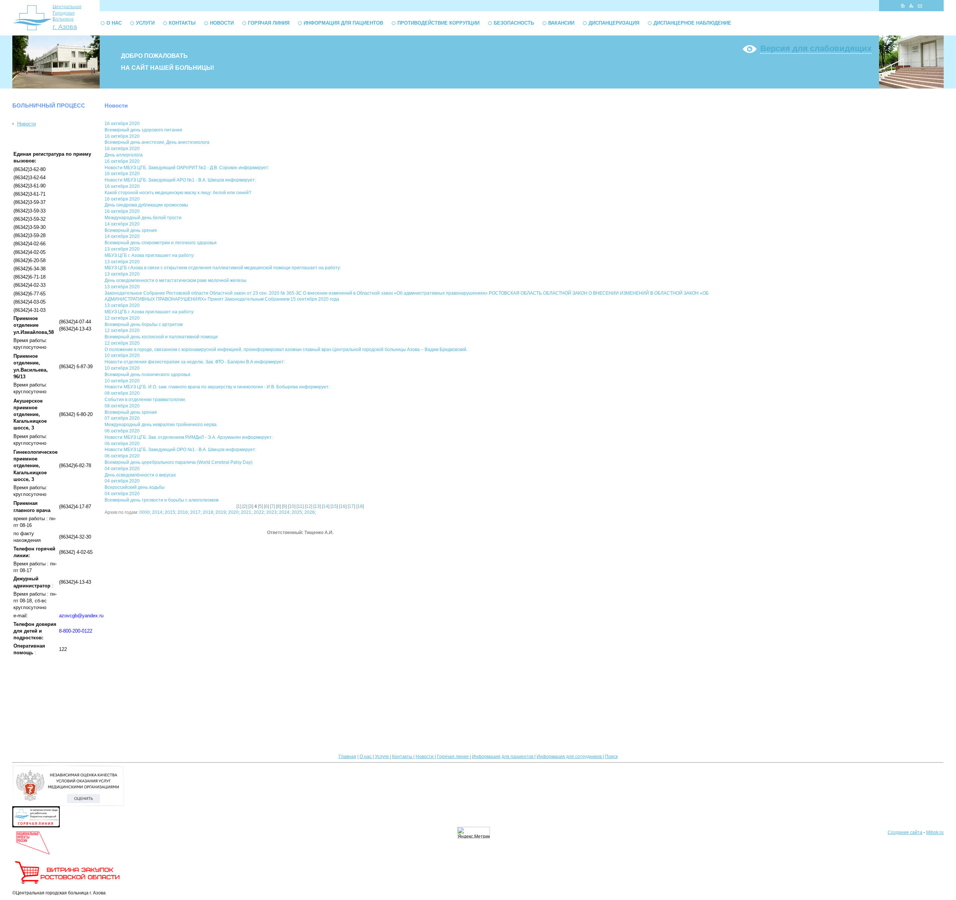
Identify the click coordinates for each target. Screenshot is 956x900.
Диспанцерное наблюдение (692, 23)
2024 (284, 512)
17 (351, 506)
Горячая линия (268, 23)
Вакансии (561, 23)
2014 (157, 512)
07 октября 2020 (122, 418)
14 (325, 506)
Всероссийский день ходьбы (135, 487)
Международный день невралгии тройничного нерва (161, 424)
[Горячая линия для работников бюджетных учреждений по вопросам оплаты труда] (36, 826)
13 (317, 506)
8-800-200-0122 (75, 631)
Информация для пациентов (343, 23)
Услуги (145, 23)
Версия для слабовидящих (816, 48)
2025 (297, 512)
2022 (259, 512)
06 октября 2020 (122, 431)
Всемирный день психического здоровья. (148, 374)
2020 (233, 512)
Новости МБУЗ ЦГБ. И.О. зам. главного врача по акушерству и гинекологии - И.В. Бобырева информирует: (217, 387)
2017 (195, 512)
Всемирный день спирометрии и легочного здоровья (161, 242)
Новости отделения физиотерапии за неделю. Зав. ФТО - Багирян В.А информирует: (195, 361)
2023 (271, 512)
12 (308, 506)
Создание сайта (905, 832)
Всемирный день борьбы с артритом (144, 324)
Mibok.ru (935, 832)
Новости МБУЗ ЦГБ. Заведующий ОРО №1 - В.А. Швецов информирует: (180, 449)
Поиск (611, 756)
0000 (144, 512)
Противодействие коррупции (438, 23)
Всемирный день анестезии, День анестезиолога (157, 142)
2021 (246, 512)
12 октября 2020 (122, 318)
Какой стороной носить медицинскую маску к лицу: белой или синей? (178, 192)
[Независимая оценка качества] (68, 804)
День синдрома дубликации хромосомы (146, 205)
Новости (222, 23)
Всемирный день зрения (131, 230)
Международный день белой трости (143, 217)
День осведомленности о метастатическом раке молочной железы (175, 280)
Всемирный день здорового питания (143, 130)
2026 (309, 512)
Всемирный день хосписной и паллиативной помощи (161, 336)
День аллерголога (124, 155)
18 (360, 506)
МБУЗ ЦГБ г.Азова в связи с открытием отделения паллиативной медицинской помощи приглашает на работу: (223, 267)
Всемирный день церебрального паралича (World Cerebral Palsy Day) (178, 462)
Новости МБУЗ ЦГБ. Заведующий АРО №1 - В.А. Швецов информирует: (180, 180)
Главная (347, 756)
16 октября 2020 (122, 123)
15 (334, 506)
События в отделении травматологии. (145, 399)
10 (291, 506)
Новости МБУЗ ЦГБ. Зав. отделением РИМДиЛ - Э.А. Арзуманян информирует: (189, 437)
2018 (208, 512)
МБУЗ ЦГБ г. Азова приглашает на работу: (150, 255)
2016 (182, 512)
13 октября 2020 (122, 249)
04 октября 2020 (122, 468)
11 (300, 506)
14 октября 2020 (122, 224)
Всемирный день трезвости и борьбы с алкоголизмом (161, 500)
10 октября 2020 (122, 355)
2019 (220, 512)
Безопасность (514, 23)
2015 (170, 512)
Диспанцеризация (614, 23)
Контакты (182, 23)
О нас (114, 23)
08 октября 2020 (122, 393)
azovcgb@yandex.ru (81, 615)
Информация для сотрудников (570, 756)
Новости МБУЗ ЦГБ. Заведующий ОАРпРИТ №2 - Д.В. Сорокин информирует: (187, 167)
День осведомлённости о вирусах (140, 475)
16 (342, 506)
